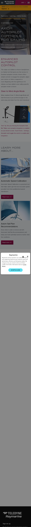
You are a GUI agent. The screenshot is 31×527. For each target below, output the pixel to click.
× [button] (27, 256)
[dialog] (15, 263)
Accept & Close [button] (15, 270)
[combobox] (23, 257)
